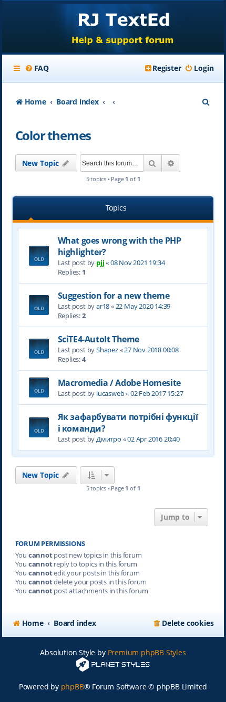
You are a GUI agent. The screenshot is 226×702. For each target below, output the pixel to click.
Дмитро (108, 439)
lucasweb (110, 393)
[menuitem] (37, 68)
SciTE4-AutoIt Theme (98, 339)
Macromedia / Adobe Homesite (119, 383)
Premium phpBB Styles (147, 652)
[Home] (113, 28)
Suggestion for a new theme (114, 295)
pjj (100, 262)
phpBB (72, 686)
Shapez (107, 349)
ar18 (102, 306)
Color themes (53, 135)
